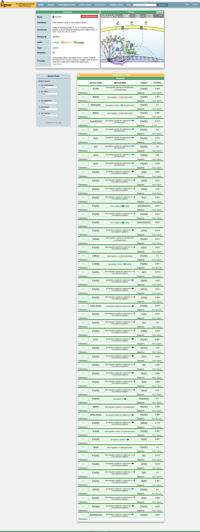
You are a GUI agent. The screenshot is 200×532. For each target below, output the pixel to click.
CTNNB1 (96, 264)
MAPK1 (96, 113)
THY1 (144, 356)
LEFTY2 (144, 348)
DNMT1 (144, 280)
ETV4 (95, 339)
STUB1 (96, 89)
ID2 (144, 365)
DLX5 (144, 197)
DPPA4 (144, 464)
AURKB (95, 431)
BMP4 (144, 481)
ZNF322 (95, 489)
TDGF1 (144, 373)
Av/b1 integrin (96, 306)
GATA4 (144, 180)
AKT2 (95, 164)
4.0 (13, 6)
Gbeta (95, 447)
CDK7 (95, 130)
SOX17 (144, 247)
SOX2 (144, 172)
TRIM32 (95, 239)
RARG (144, 439)
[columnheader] (95, 83)
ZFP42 (144, 230)
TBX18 (144, 390)
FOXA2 (144, 189)
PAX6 (144, 382)
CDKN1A (144, 214)
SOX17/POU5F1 (144, 222)
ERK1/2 (96, 256)
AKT (96, 147)
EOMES (144, 331)
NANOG (144, 423)
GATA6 (144, 297)
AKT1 (95, 138)
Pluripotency (144, 399)
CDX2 (144, 314)
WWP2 (96, 407)
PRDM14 (96, 506)
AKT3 (95, 155)
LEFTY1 (144, 289)
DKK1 (144, 498)
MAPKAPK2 (96, 105)
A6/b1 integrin (96, 415)
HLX (144, 322)
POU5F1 (144, 89)
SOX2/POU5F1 (144, 206)
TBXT (144, 472)
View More (57, 64)
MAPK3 (96, 97)
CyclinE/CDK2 (96, 121)
